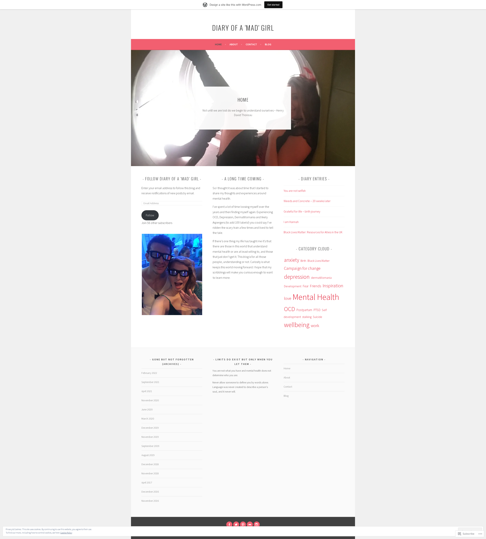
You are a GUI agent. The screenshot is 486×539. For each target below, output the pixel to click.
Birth (303, 261)
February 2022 (149, 373)
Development (292, 286)
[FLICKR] (250, 524)
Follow (150, 215)
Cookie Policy (66, 532)
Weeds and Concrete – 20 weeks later (307, 201)
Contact (251, 44)
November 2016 (150, 500)
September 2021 (150, 382)
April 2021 (146, 391)
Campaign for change (302, 268)
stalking (307, 317)
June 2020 (146, 409)
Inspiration (333, 286)
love (287, 298)
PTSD (316, 310)
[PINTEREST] (243, 524)
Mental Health (316, 297)
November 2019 (150, 437)
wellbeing (296, 325)
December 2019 (150, 427)
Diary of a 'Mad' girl (243, 27)
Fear (305, 286)
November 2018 (150, 473)
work (315, 325)
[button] (171, 274)
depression (297, 276)
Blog (268, 44)
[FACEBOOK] (229, 524)
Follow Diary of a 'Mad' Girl (172, 179)
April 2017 (146, 482)
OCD (289, 309)
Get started (273, 4)
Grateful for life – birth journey (302, 211)
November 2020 (150, 400)
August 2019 (148, 455)
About (234, 44)
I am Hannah (291, 222)
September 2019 (150, 446)
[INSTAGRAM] (257, 524)
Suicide (317, 317)
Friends (315, 286)
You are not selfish (295, 191)
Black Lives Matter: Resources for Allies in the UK (313, 232)
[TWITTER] (236, 524)
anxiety (291, 260)
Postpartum (304, 310)
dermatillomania (321, 277)
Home (218, 44)
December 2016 (150, 491)
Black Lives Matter (319, 261)
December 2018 (150, 464)
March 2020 (147, 418)
